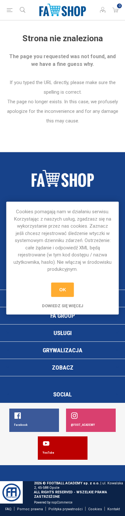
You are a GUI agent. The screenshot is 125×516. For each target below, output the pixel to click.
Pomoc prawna (30, 509)
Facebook (21, 424)
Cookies (95, 509)
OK (62, 289)
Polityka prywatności (65, 509)
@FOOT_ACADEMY (83, 424)
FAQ (8, 509)
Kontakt (113, 509)
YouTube (48, 452)
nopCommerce (61, 502)
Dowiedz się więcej (62, 305)
